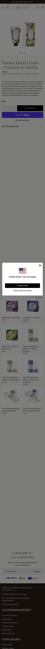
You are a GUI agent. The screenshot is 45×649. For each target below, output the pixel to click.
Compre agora (22, 285)
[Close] (40, 265)
